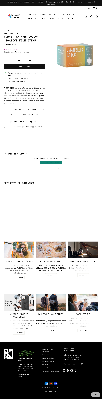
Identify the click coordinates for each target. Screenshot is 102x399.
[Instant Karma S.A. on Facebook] (68, 370)
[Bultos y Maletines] (51, 302)
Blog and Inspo (48, 361)
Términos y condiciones (51, 371)
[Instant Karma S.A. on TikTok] (75, 370)
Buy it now (25, 66)
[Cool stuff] (83, 302)
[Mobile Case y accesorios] (19, 302)
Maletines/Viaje (37, 18)
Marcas (70, 18)
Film (56, 14)
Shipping (7, 52)
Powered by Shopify (51, 391)
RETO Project (11, 34)
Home (5, 31)
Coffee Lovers (56, 18)
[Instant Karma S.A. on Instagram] (64, 370)
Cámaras (32, 14)
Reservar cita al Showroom (48, 350)
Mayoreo (45, 364)
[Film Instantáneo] (51, 250)
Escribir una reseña (51, 162)
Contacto (45, 368)
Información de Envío (25, 109)
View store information (16, 81)
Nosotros (45, 355)
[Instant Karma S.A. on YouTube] (71, 370)
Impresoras (45, 14)
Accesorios (68, 14)
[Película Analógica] (83, 250)
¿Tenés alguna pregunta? (24, 114)
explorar (19, 277)
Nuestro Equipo (48, 358)
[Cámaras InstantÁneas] (19, 250)
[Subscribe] (82, 364)
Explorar (51, 275)
